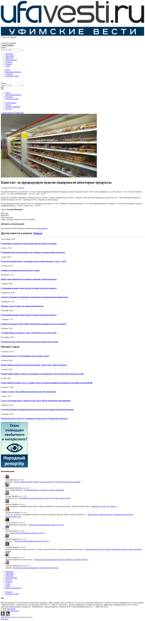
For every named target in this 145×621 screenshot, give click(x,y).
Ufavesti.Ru (11, 609)
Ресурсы (8, 109)
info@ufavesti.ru (13, 611)
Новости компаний (12, 107)
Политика (9, 54)
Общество (9, 58)
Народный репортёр (13, 72)
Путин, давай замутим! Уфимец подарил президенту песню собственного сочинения (47, 482)
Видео (7, 70)
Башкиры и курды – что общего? (104, 506)
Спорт (7, 66)
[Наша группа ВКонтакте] (3, 615)
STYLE (5, 617)
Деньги (8, 105)
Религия (8, 64)
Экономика (9, 56)
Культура (8, 62)
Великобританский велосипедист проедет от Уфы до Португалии (44, 498)
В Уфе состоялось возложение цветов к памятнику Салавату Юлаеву (61, 560)
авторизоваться (41, 228)
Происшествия (11, 60)
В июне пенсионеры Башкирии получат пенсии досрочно (35, 568)
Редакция (9, 74)
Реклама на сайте (12, 76)
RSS (22, 113)
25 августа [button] (5, 37)
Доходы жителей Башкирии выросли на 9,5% (46, 525)
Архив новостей (7, 113)
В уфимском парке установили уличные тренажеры (44, 490)
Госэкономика (10, 103)
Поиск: (3, 47)
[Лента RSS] (8, 615)
